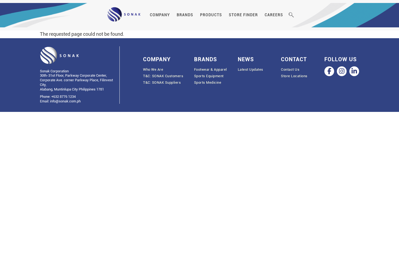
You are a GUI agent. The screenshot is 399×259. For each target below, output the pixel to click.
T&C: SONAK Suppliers (162, 82)
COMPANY (160, 15)
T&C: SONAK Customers (163, 76)
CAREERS (274, 15)
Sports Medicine (207, 82)
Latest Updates (250, 69)
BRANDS (185, 15)
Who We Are (153, 69)
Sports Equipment (209, 76)
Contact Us (290, 69)
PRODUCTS (211, 15)
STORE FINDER (243, 15)
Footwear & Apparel (210, 69)
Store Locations (294, 76)
